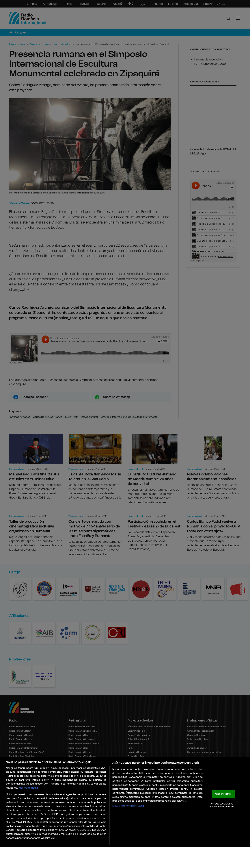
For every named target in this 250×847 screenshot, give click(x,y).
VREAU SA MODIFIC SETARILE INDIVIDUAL (222, 805)
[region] (125, 802)
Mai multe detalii (29, 787)
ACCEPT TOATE (223, 794)
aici (98, 818)
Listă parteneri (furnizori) (128, 805)
